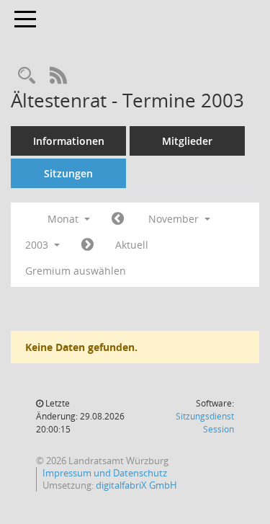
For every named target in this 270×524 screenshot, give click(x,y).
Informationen (68, 141)
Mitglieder (187, 141)
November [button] (175, 219)
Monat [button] (64, 219)
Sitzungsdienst (205, 422)
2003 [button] (38, 245)
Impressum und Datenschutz (104, 472)
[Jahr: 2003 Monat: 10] (118, 219)
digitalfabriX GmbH (136, 485)
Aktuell (131, 245)
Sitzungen (68, 173)
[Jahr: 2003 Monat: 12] (87, 245)
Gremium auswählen (75, 270)
